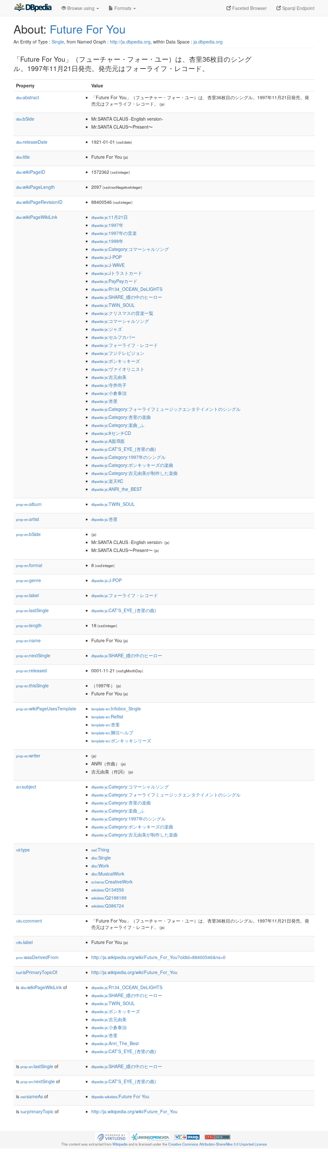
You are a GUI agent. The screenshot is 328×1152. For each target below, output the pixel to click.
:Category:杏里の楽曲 (121, 417)
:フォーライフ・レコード (124, 345)
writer (28, 755)
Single (58, 41)
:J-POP (106, 257)
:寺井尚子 (109, 385)
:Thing (100, 849)
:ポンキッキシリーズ (121, 740)
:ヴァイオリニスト (117, 369)
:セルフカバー (113, 337)
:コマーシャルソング (120, 321)
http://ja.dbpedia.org (130, 41)
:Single (101, 857)
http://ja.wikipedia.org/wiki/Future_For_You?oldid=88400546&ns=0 (158, 957)
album (29, 504)
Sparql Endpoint (298, 8)
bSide (25, 119)
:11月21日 (109, 217)
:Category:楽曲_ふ (117, 425)
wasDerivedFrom (37, 957)
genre (28, 580)
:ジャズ (106, 329)
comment (29, 920)
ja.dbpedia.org (208, 41)
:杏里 (104, 401)
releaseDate (31, 142)
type (23, 849)
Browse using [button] (81, 8)
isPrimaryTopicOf (36, 972)
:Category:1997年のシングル (128, 457)
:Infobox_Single (116, 708)
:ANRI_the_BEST (116, 489)
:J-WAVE (108, 265)
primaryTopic (36, 1111)
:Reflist (107, 716)
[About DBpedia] (33, 8)
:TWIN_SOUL (113, 305)
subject (26, 786)
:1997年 (107, 225)
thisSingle (32, 685)
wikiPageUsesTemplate (46, 708)
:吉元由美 (109, 377)
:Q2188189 (109, 897)
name (28, 640)
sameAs (31, 1096)
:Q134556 (107, 889)
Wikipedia (119, 1144)
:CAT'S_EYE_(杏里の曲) (123, 449)
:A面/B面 (108, 441)
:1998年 (107, 241)
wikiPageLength (35, 187)
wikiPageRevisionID (39, 202)
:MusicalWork (107, 873)
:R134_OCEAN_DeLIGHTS (126, 289)
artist (27, 519)
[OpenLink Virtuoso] (111, 1136)
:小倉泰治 (109, 393)
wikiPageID (30, 172)
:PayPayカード (114, 281)
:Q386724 (107, 905)
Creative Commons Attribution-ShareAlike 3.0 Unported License (217, 1144)
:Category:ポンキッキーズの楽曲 (132, 465)
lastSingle (32, 610)
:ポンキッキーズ (115, 361)
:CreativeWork (112, 881)
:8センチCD (111, 433)
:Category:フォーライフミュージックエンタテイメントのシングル (166, 409)
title (23, 157)
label (27, 595)
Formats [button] (123, 8)
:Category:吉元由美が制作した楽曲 (134, 473)
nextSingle (33, 655)
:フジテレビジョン (117, 353)
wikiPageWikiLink (36, 217)
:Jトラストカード (116, 273)
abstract (27, 97)
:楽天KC (107, 481)
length (29, 625)
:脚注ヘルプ (112, 732)
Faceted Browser (249, 8)
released (31, 670)
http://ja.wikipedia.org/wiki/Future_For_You (134, 972)
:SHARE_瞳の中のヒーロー (126, 297)
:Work (100, 865)
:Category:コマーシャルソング (130, 249)
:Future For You (120, 1096)
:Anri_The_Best (115, 1043)
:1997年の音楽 (114, 233)
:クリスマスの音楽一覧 (122, 313)
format (29, 565)
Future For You (88, 28)
